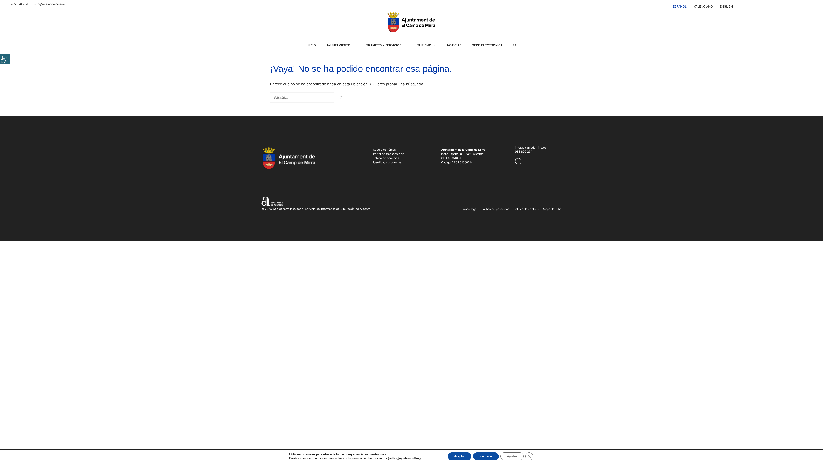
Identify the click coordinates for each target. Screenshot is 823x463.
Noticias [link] (454, 45)
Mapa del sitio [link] (552, 209)
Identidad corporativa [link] (387, 162)
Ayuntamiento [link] (338, 45)
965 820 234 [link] (19, 4)
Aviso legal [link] (470, 209)
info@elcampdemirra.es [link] (50, 4)
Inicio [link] (311, 45)
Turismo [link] (424, 45)
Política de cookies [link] (526, 209)
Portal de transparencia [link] (388, 154)
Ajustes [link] (512, 456)
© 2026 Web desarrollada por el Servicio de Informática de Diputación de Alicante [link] (316, 208)
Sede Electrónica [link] (487, 45)
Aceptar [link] (459, 456)
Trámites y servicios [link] (383, 45)
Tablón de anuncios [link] (386, 158)
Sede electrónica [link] (384, 149)
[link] (5, 59)
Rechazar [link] (485, 456)
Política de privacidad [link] (495, 209)
